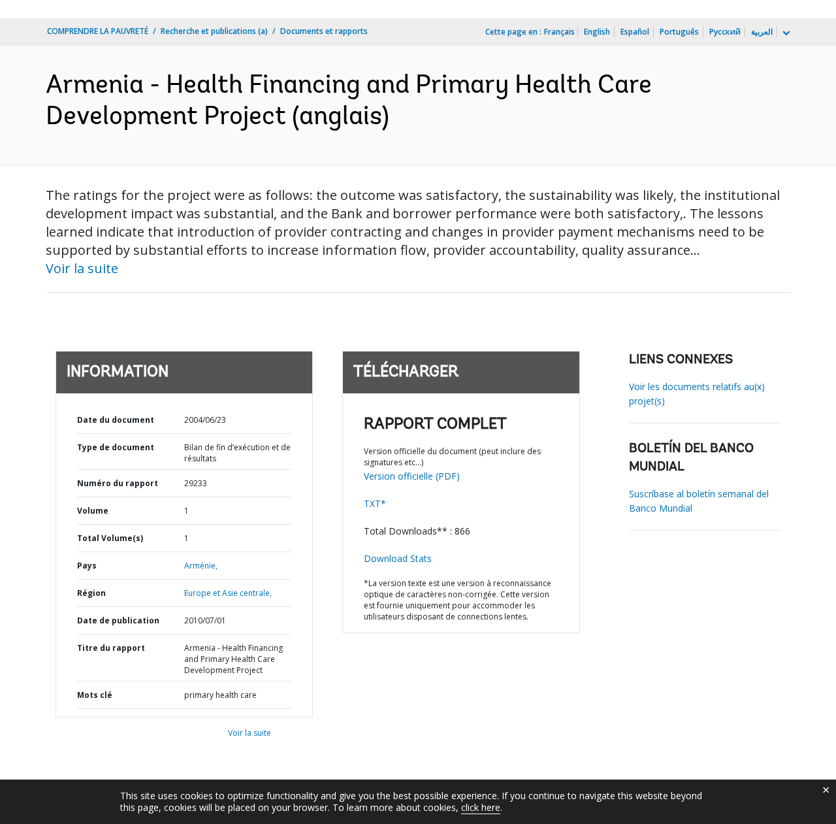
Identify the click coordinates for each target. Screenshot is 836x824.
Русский (725, 31)
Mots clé (94, 694)
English (597, 31)
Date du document (115, 419)
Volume (92, 510)
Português (679, 31)
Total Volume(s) (110, 538)
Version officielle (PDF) (412, 476)
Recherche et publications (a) (214, 31)
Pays (87, 565)
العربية (762, 31)
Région (91, 593)
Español (634, 31)
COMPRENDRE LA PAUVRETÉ (97, 31)
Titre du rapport (111, 647)
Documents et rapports (324, 31)
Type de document (115, 447)
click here (480, 807)
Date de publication (118, 620)
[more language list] (785, 33)
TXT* (375, 503)
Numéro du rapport (117, 483)
